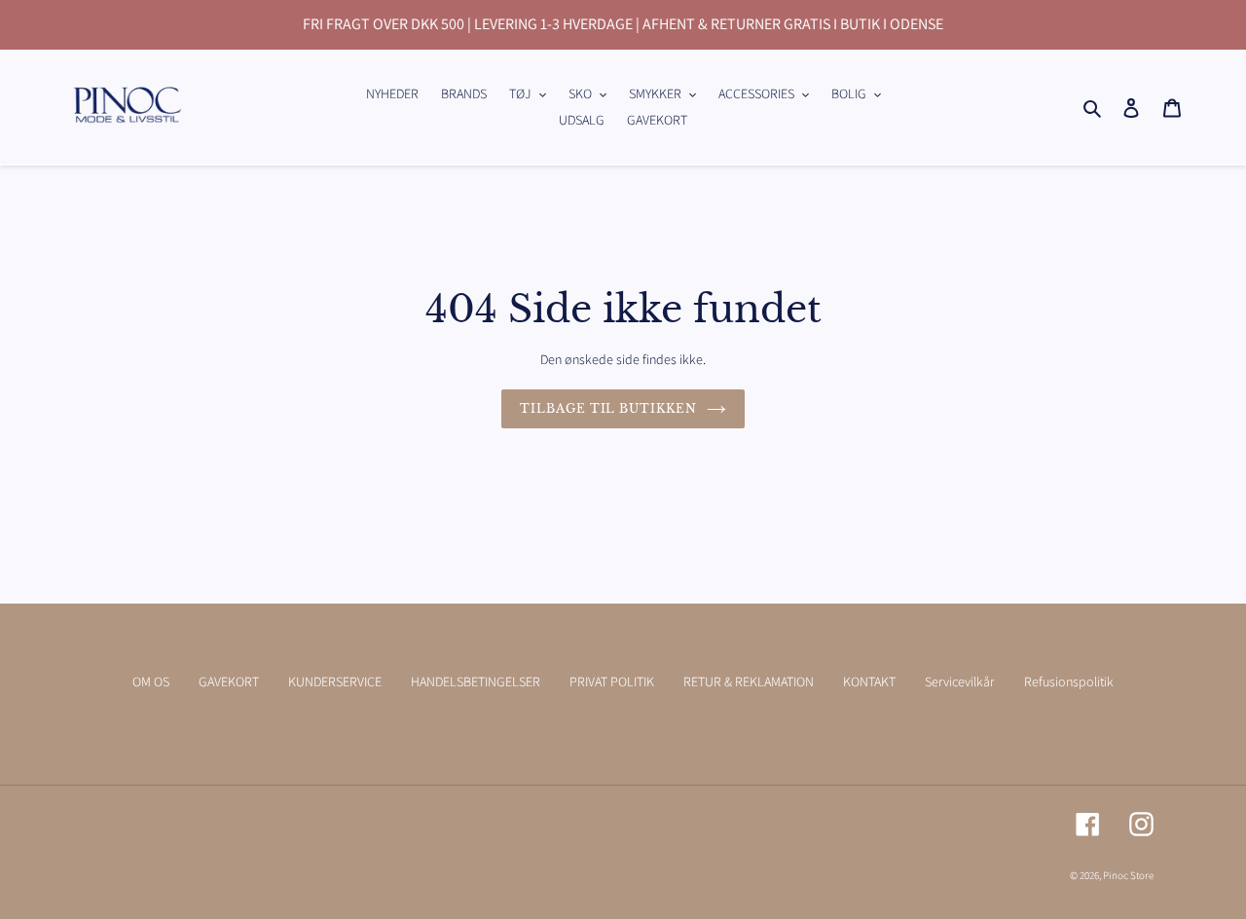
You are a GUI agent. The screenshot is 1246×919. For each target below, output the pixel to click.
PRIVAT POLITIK (611, 681)
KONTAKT (869, 681)
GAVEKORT (229, 681)
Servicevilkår (960, 681)
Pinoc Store (1128, 875)
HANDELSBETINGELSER (475, 681)
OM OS (150, 681)
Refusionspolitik (1069, 681)
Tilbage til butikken (608, 408)
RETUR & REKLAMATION (748, 681)
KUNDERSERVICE (335, 681)
